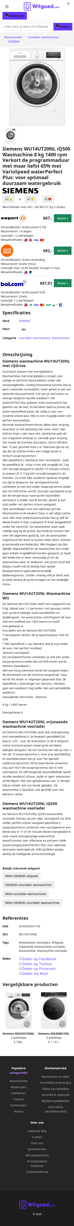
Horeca (18, 1111)
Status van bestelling (55, 1089)
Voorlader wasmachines (34, 338)
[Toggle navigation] (7, 6)
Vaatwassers (18, 1105)
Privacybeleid (35, 1161)
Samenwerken (37, 1149)
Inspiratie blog (37, 1131)
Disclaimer (37, 1166)
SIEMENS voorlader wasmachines (28, 885)
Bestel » (62, 218)
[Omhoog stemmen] (9, 199)
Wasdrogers (19, 1087)
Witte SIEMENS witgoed (21, 876)
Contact (37, 1137)
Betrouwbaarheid (37, 1155)
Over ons (37, 1143)
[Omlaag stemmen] (30, 199)
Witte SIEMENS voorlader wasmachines (32, 903)
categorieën (19, 1073)
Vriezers (18, 1099)
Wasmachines (61, 338)
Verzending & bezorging (55, 1082)
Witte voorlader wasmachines (25, 894)
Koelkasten (19, 1093)
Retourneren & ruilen (55, 1077)
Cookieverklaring (37, 1172)
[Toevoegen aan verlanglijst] (48, 199)
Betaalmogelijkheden (55, 1101)
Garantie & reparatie (55, 1095)
